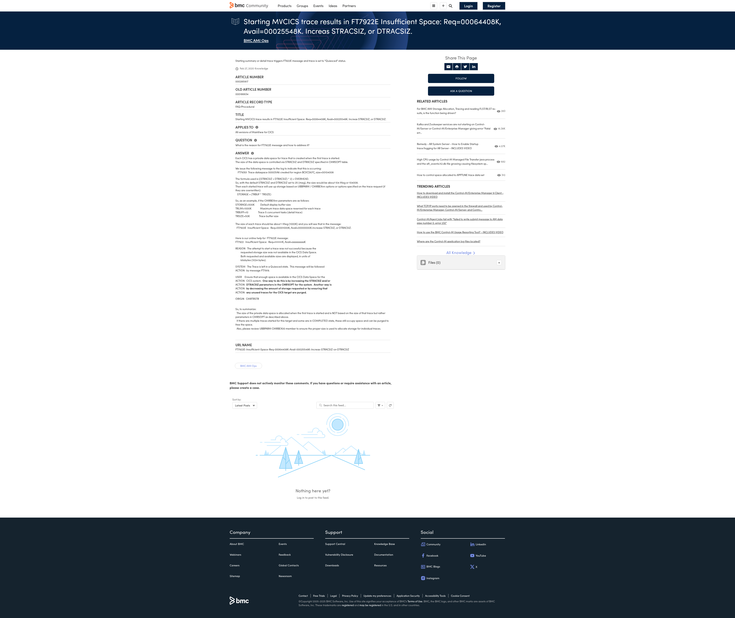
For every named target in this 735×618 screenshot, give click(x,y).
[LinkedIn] (474, 66)
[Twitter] (465, 66)
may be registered (370, 605)
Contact (303, 596)
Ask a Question (461, 91)
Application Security (408, 596)
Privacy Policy (350, 596)
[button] (499, 262)
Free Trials (319, 596)
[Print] (457, 66)
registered (348, 605)
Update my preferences (377, 596)
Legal (333, 596)
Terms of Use (415, 601)
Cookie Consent (460, 596)
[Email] (448, 66)
